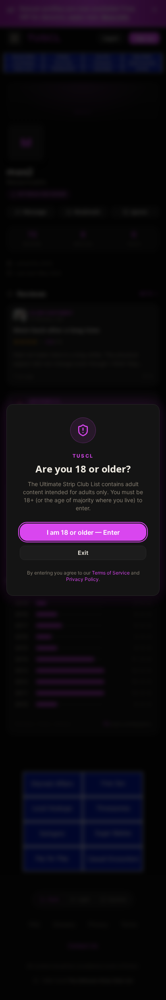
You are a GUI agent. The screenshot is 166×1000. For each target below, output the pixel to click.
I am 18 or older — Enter (83, 532)
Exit (83, 552)
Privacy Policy (82, 579)
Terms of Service (111, 573)
